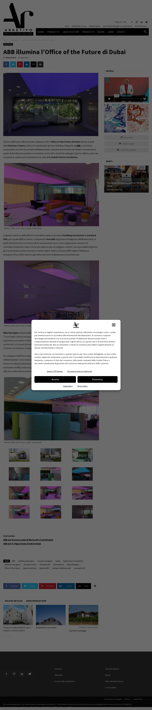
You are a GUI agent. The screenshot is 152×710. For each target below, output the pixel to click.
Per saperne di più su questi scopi (79, 371)
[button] (113, 324)
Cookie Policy (68, 386)
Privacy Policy (82, 386)
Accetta (55, 379)
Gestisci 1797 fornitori (55, 371)
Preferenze (97, 379)
